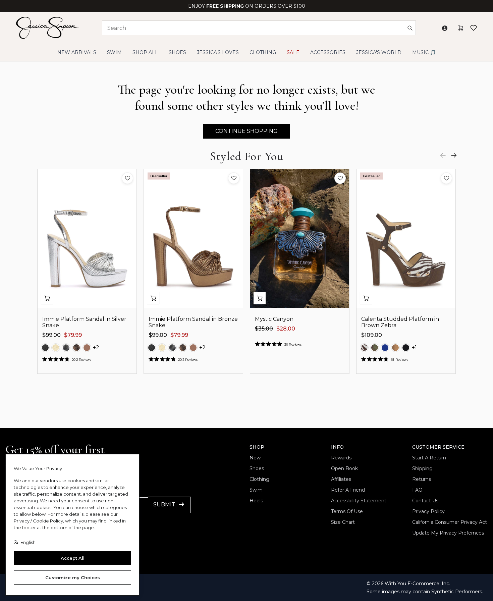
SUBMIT (164, 504)
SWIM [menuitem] (114, 52)
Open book (344, 468)
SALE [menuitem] (293, 52)
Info (337, 447)
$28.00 (285, 328)
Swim (256, 490)
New (255, 458)
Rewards (341, 458)
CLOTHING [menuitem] (263, 52)
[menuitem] (378, 52)
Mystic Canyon (274, 319)
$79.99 (73, 335)
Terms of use (347, 511)
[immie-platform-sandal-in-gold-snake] (55, 347)
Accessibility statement (358, 501)
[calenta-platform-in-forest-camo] (374, 347)
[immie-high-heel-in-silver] (66, 347)
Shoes (257, 468)
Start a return (429, 458)
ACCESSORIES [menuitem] (327, 52)
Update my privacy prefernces (448, 533)
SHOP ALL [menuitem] (145, 52)
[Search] (410, 28)
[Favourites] (473, 28)
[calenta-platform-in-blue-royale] (385, 347)
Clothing (259, 479)
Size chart (343, 522)
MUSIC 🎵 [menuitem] (424, 52)
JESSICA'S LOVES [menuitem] (218, 52)
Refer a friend (348, 490)
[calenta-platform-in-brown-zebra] (364, 347)
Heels (256, 501)
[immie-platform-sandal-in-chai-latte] (87, 347)
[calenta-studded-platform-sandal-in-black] (405, 347)
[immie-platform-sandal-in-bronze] (76, 347)
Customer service (438, 447)
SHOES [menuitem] (177, 52)
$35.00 (264, 328)
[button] (127, 178)
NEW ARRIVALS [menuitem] (76, 52)
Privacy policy (428, 511)
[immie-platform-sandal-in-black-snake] (45, 347)
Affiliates (341, 479)
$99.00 (51, 335)
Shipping (422, 468)
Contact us (425, 501)
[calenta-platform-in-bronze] (395, 347)
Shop (257, 447)
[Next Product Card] (454, 155)
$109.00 (371, 335)
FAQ (417, 490)
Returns (421, 479)
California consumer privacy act (449, 522)
